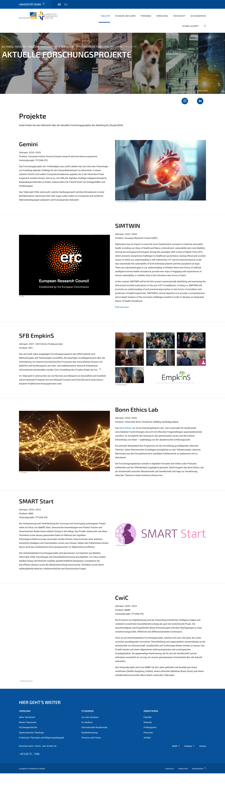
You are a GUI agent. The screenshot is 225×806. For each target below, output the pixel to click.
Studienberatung (89, 732)
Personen (146, 16)
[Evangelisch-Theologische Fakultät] (38, 16)
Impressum (169, 769)
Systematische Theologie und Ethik (99, 46)
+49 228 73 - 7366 (29, 753)
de (59, 4)
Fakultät (105, 16)
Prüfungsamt (150, 727)
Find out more (122, 307)
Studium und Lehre (125, 16)
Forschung (162, 16)
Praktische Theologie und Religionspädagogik (41, 737)
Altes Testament (27, 717)
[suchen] (204, 28)
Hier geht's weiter (40, 702)
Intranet (202, 746)
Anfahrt (147, 737)
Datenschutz (183, 769)
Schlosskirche (198, 16)
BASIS (174, 746)
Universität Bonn (30, 4)
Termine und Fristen (91, 737)
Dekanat (148, 722)
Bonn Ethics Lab (127, 428)
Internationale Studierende (94, 727)
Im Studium (87, 722)
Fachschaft (179, 16)
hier (96, 369)
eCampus (188, 746)
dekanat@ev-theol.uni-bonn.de (38, 746)
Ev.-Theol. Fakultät (14, 46)
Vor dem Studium (90, 717)
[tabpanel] (112, 63)
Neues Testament (27, 722)
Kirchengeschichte (28, 727)
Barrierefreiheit (197, 769)
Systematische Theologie (57, 46)
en (65, 4)
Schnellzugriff (190, 26)
